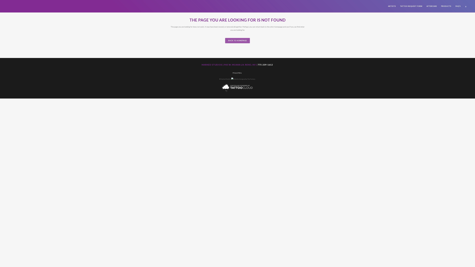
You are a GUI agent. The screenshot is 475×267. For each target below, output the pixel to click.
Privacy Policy (237, 73)
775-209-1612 (265, 64)
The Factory (251, 79)
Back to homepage (237, 41)
